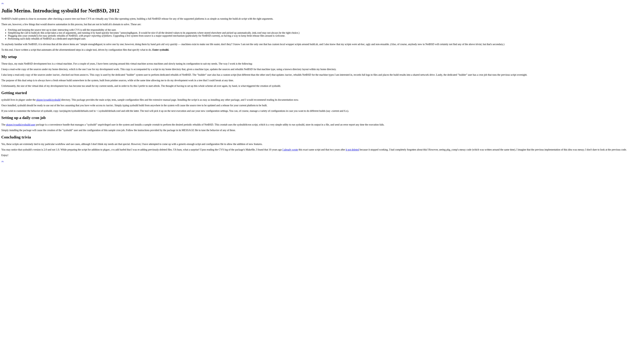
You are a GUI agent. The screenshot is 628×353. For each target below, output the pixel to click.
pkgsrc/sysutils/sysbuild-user (20, 124)
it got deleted (352, 149)
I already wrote (290, 149)
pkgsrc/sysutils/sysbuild (48, 99)
